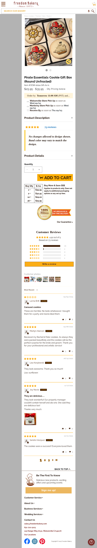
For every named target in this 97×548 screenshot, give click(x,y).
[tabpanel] (48, 42)
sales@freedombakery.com (35, 524)
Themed (38, 16)
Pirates (49, 16)
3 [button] (49, 460)
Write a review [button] (49, 264)
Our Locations (30, 535)
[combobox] (48, 11)
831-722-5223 (30, 527)
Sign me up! (48, 490)
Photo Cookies (29, 16)
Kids (43, 16)
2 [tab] (50, 70)
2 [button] (45, 460)
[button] (3, 4)
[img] (30, 297)
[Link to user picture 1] (30, 419)
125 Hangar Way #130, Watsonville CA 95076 (43, 531)
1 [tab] (46, 70)
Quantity (28, 164)
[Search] (93, 11)
